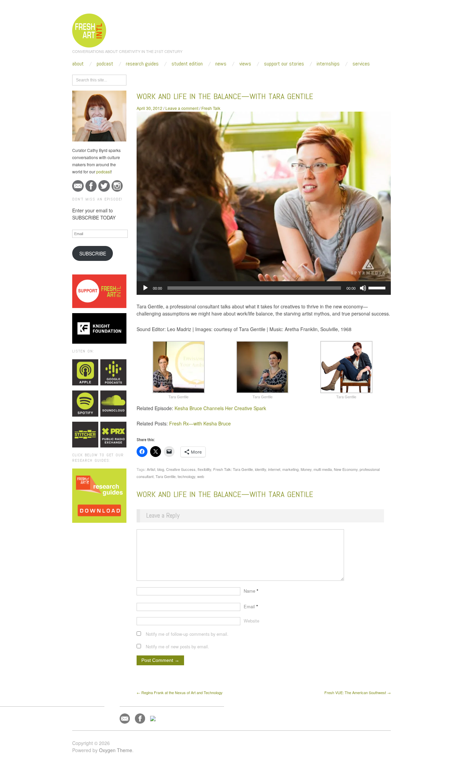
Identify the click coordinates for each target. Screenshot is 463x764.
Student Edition (187, 63)
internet (274, 469)
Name (251, 591)
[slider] (377, 287)
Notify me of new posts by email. (177, 646)
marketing (290, 469)
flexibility (204, 469)
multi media (323, 469)
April (193, 78)
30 (206, 78)
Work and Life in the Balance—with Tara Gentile (225, 96)
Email (251, 606)
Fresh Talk (210, 108)
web (200, 476)
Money (306, 469)
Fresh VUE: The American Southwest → (357, 692)
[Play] (145, 288)
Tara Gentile (166, 476)
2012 (179, 78)
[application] (264, 288)
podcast (103, 171)
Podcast (105, 63)
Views (245, 63)
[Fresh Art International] (89, 29)
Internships (328, 63)
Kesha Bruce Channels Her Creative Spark (220, 408)
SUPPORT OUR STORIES (284, 63)
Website (251, 620)
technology (186, 476)
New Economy (346, 469)
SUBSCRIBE (92, 253)
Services (361, 63)
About (78, 63)
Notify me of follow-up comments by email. (187, 634)
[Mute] (363, 288)
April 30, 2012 (149, 108)
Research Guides (142, 63)
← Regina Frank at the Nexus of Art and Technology (180, 692)
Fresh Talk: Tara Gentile (233, 469)
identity (260, 469)
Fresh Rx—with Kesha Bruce (200, 423)
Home (163, 78)
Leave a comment (181, 108)
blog (160, 469)
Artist (151, 469)
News (220, 63)
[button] (179, 370)
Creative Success (181, 469)
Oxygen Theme (115, 750)
